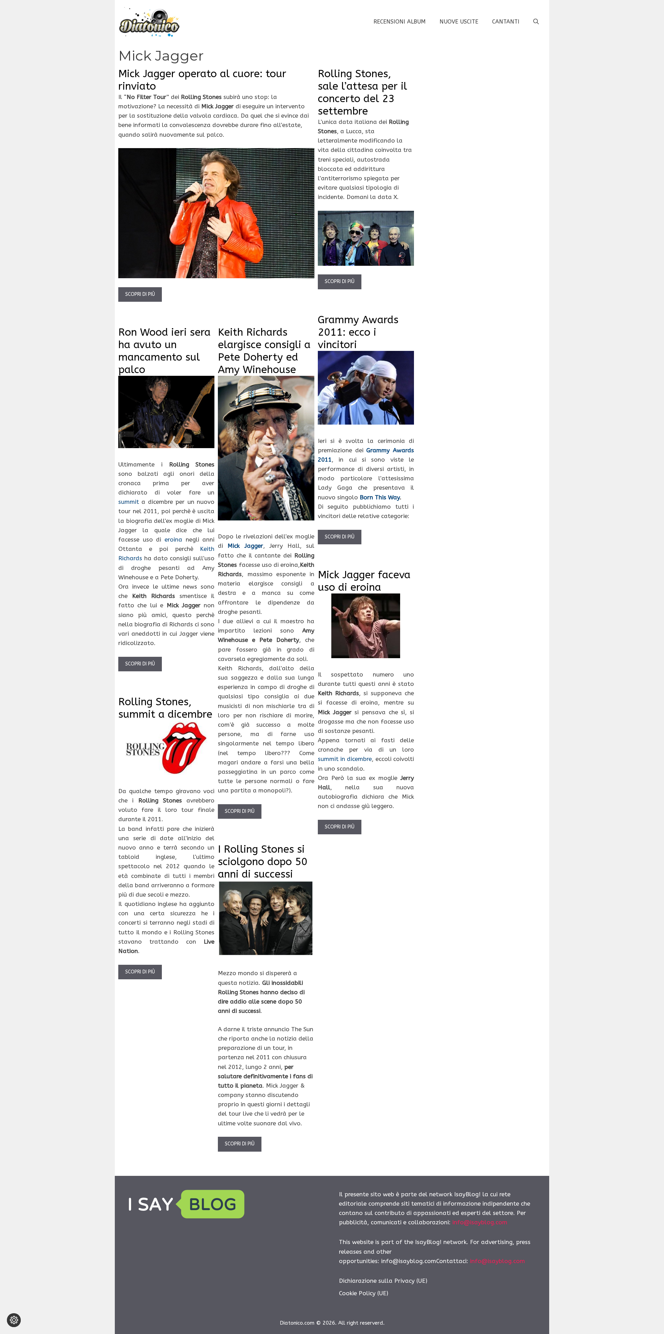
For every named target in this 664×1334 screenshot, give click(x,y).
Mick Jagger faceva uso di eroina (364, 581)
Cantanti (505, 21)
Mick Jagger (245, 545)
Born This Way (380, 497)
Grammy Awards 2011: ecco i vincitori (358, 332)
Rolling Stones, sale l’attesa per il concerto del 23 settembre (362, 92)
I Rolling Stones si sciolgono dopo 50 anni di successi (262, 861)
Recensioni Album (400, 21)
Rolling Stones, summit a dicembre (165, 708)
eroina (173, 539)
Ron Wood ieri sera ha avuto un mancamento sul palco (164, 351)
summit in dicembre (345, 758)
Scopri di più (140, 294)
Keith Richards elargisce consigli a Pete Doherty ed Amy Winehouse (264, 351)
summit (129, 501)
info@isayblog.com (479, 1222)
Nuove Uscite (459, 21)
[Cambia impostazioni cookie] (14, 1320)
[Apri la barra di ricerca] (536, 21)
